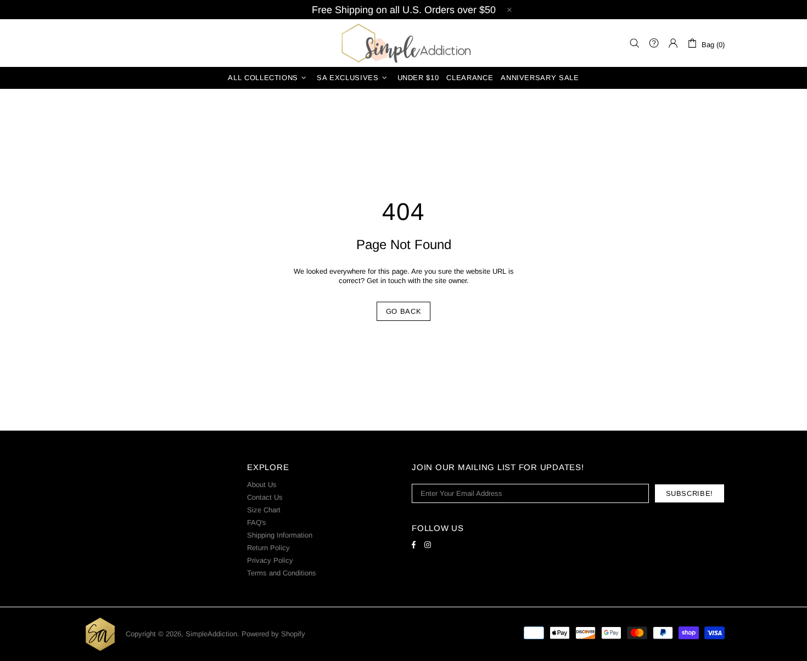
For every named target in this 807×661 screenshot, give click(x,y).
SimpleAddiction (403, 43)
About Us (262, 485)
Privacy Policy (270, 560)
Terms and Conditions (281, 573)
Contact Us (265, 497)
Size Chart (264, 510)
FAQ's (256, 522)
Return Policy (268, 548)
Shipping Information (279, 535)
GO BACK (404, 311)
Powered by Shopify (273, 634)
